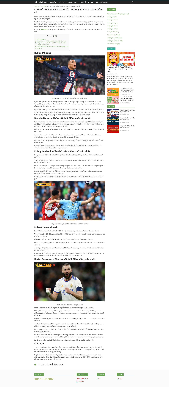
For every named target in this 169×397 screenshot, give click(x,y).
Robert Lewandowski (42, 45)
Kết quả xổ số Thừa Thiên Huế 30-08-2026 (127, 111)
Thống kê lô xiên (112, 29)
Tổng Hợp (43, 6)
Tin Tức (90, 2)
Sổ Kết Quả (42, 2)
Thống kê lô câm (112, 20)
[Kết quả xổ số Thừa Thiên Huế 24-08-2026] (113, 118)
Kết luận (38, 48)
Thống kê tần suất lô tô (115, 41)
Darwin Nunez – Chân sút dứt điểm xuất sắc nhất (50, 41)
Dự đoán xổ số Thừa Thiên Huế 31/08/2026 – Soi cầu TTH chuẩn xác (120, 69)
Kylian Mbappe (40, 39)
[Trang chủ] (36, 2)
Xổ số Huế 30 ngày (113, 44)
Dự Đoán (53, 2)
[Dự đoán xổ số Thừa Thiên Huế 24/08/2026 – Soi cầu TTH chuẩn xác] (113, 97)
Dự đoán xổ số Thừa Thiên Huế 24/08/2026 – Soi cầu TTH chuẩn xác (127, 98)
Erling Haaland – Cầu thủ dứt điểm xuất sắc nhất (50, 43)
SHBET (99, 378)
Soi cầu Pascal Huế (113, 35)
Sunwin (2, 394)
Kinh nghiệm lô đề (101, 2)
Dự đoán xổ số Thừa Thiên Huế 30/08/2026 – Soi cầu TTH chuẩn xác (127, 90)
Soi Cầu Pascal (72, 2)
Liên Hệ (119, 378)
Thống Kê (61, 2)
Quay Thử (83, 2)
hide (55, 36)
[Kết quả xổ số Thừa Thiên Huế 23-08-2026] (113, 126)
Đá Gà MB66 (80, 381)
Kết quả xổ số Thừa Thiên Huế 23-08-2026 (127, 126)
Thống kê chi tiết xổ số (114, 38)
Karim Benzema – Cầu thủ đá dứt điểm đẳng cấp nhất (51, 46)
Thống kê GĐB (112, 17)
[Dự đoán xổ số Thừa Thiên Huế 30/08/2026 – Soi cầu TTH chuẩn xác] (113, 89)
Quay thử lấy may (113, 32)
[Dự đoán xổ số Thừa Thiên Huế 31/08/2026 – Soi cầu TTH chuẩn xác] (121, 53)
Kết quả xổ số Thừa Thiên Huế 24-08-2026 (127, 119)
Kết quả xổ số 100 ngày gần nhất (118, 14)
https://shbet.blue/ (82, 378)
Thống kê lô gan (112, 23)
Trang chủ (37, 6)
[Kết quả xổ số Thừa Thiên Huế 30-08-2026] (113, 110)
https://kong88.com (18, 388)
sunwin (12, 396)
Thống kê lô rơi (112, 26)
